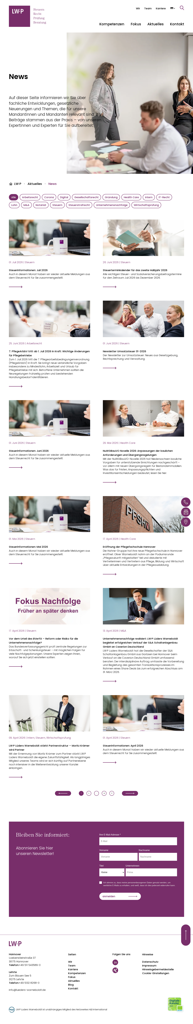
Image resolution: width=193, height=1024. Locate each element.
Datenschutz (150, 962)
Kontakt (177, 24)
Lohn (14, 205)
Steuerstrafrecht (79, 205)
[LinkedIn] (126, 962)
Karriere (73, 969)
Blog (71, 984)
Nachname (144, 850)
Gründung (111, 197)
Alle (13, 197)
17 (111, 793)
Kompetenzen (77, 973)
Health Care (131, 197)
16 (104, 793)
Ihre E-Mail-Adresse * (110, 834)
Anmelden (108, 896)
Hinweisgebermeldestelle (158, 969)
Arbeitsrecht (30, 197)
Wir (70, 962)
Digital (64, 197)
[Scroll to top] (185, 935)
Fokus (71, 977)
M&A (26, 205)
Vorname (103, 850)
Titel (101, 866)
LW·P (17, 184)
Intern (148, 197)
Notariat (41, 205)
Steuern (57, 205)
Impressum (149, 965)
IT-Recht (164, 197)
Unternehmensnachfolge (112, 205)
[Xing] (126, 970)
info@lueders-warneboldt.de (27, 990)
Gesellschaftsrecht (86, 197)
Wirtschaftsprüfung (146, 205)
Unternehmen (132, 866)
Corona (49, 197)
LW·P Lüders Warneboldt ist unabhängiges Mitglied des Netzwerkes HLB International (61, 1009)
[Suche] (182, 8)
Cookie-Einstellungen (155, 973)
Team (71, 965)
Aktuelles (35, 184)
